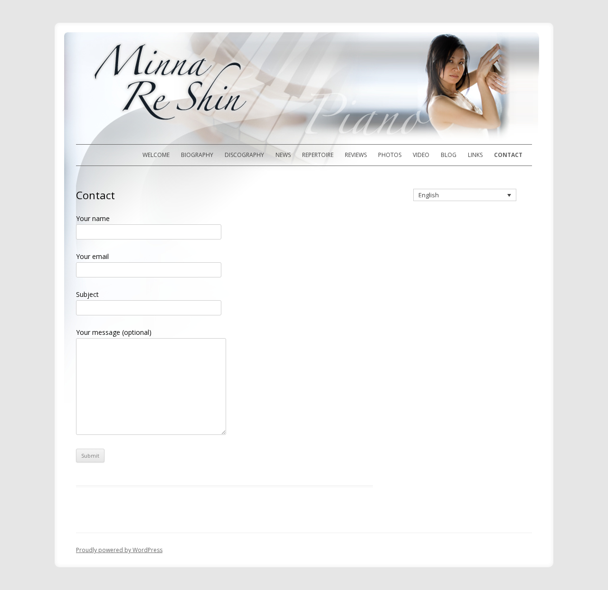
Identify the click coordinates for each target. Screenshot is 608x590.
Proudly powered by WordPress (119, 550)
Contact (508, 155)
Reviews (356, 155)
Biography (197, 155)
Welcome (156, 155)
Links (475, 155)
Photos (389, 155)
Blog (448, 155)
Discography (244, 155)
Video (421, 155)
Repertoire (317, 155)
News (283, 155)
